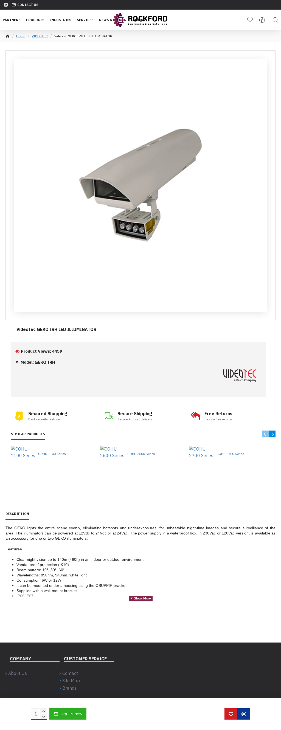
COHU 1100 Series (52, 454)
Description (17, 514)
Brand (20, 36)
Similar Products (28, 434)
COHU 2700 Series (230, 454)
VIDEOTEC (40, 36)
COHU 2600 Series (141, 454)
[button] (265, 434)
